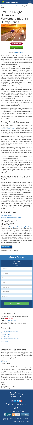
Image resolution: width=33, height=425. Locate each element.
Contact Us (26, 418)
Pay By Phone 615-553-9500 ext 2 (10, 331)
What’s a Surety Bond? (22, 227)
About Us (5, 418)
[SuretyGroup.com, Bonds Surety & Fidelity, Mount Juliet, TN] (8, 414)
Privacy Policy (12, 418)
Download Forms (5, 334)
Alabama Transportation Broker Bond (11, 217)
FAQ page (11, 227)
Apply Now (19, 411)
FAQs (2, 340)
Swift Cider (4, 362)
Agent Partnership (6, 341)
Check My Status (5, 333)
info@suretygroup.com (11, 320)
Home (2, 6)
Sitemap (19, 418)
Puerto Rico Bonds (6, 336)
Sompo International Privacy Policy (10, 338)
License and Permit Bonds (13, 6)
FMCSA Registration (6, 215)
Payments (5, 420)
